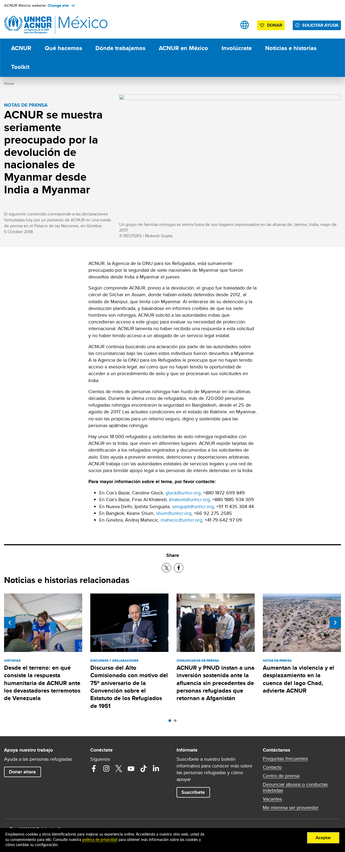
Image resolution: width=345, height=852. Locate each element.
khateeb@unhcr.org (189, 499)
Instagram (106, 768)
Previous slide (9, 622)
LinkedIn (155, 768)
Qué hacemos (63, 48)
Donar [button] (274, 25)
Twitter (118, 768)
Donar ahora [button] (22, 771)
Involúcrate (237, 48)
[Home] (42, 24)
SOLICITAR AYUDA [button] (320, 25)
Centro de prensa (281, 776)
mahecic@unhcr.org (181, 519)
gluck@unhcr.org (183, 492)
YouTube (130, 768)
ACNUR (21, 48)
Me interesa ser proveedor (291, 808)
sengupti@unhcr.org (193, 506)
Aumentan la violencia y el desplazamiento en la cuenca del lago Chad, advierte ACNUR (298, 679)
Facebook (93, 768)
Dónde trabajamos (120, 48)
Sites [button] (244, 24)
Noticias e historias (290, 48)
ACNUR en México (183, 48)
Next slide (335, 622)
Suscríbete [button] (193, 792)
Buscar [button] (227, 24)
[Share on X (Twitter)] (166, 567)
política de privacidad (100, 840)
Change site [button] (58, 5)
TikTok (143, 768)
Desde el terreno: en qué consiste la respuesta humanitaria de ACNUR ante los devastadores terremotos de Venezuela (42, 683)
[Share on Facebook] (178, 567)
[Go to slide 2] (176, 722)
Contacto (272, 767)
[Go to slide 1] (171, 722)
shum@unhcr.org (173, 513)
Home (9, 83)
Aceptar (323, 838)
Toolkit (20, 66)
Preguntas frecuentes (285, 759)
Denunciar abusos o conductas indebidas (295, 787)
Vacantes (272, 799)
